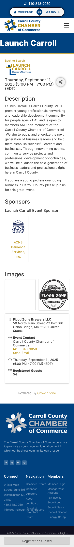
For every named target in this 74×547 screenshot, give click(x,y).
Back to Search (15, 60)
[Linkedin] (24, 462)
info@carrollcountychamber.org (24, 509)
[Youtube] (18, 462)
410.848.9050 (13, 504)
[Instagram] (12, 462)
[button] (66, 25)
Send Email (21, 353)
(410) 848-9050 (25, 349)
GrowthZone (46, 393)
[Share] (60, 82)
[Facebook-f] (6, 462)
